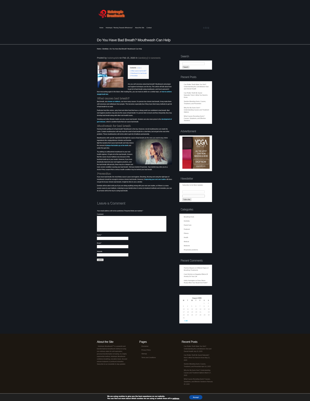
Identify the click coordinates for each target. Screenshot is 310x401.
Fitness (186, 233)
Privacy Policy (146, 350)
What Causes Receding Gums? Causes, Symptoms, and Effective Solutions (195, 118)
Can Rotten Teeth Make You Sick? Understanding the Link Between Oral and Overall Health (196, 87)
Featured (187, 229)
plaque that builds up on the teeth (117, 145)
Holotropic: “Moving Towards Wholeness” (119, 28)
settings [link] (175, 398)
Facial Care (187, 225)
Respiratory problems (191, 250)
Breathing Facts (189, 217)
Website (99, 251)
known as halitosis (114, 101)
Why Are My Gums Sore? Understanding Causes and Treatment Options (196, 110)
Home (101, 28)
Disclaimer (144, 346)
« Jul (185, 321)
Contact (149, 28)
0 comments (154, 58)
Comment (100, 214)
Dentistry (105, 49)
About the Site (139, 28)
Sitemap (144, 354)
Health (186, 237)
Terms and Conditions (148, 357)
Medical (186, 241)
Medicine (187, 246)
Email (99, 243)
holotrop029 (113, 58)
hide (139, 68)
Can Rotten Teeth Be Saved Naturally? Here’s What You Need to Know (196, 95)
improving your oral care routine (155, 179)
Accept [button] (196, 397)
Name (99, 235)
